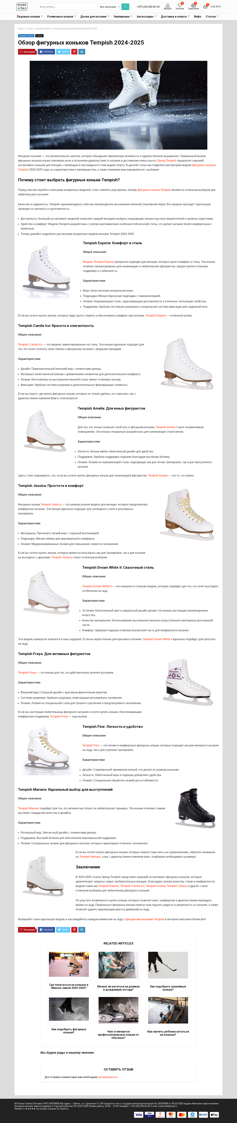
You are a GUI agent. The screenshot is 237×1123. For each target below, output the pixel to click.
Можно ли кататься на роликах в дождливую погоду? (118, 988)
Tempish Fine (90, 745)
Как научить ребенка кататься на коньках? (168, 1033)
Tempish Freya (27, 672)
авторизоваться (107, 1077)
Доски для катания (93, 16)
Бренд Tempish (166, 160)
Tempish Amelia (165, 427)
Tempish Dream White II (97, 586)
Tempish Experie (155, 315)
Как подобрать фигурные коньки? (69, 1031)
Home (21, 28)
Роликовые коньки (60, 16)
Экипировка (122, 16)
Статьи (211, 16)
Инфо (197, 16)
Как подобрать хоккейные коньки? (168, 988)
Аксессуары (145, 16)
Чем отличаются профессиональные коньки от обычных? (118, 1034)
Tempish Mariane (28, 808)
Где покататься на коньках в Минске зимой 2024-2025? (68, 986)
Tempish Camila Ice (30, 344)
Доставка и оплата (174, 16)
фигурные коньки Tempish (154, 189)
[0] (180, 5)
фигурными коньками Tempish (145, 919)
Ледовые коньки (28, 16)
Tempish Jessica (51, 504)
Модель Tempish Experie (98, 261)
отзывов (51, 1108)
